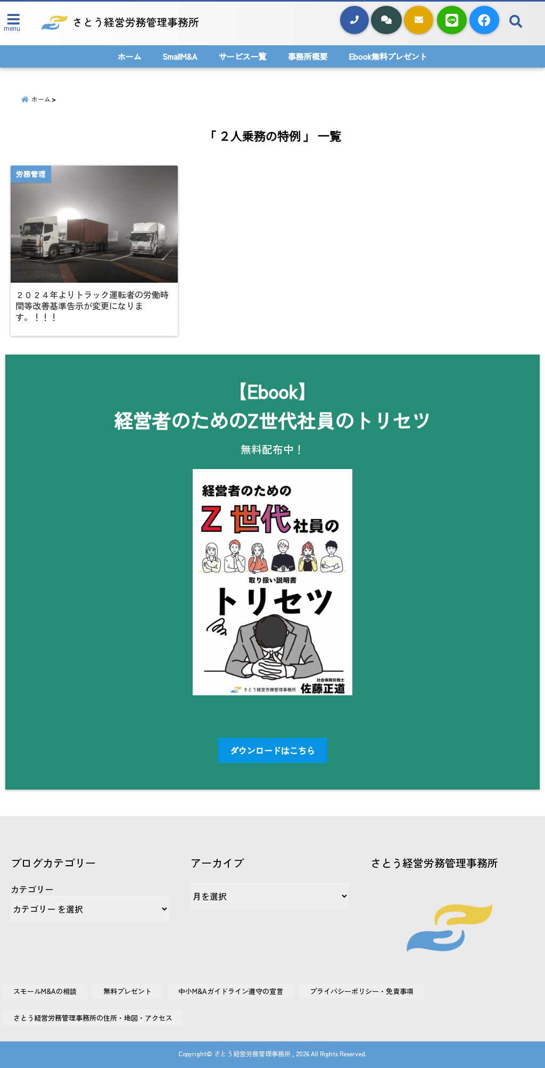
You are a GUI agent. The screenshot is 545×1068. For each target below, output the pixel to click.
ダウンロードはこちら (272, 750)
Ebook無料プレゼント (388, 56)
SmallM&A (180, 56)
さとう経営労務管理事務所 (252, 1053)
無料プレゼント (127, 991)
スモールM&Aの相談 (45, 991)
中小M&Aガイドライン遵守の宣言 (230, 991)
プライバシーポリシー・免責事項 (362, 991)
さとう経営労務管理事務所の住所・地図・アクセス (92, 1018)
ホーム (130, 56)
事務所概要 (308, 56)
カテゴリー (32, 889)
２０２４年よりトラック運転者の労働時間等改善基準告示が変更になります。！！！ (92, 306)
